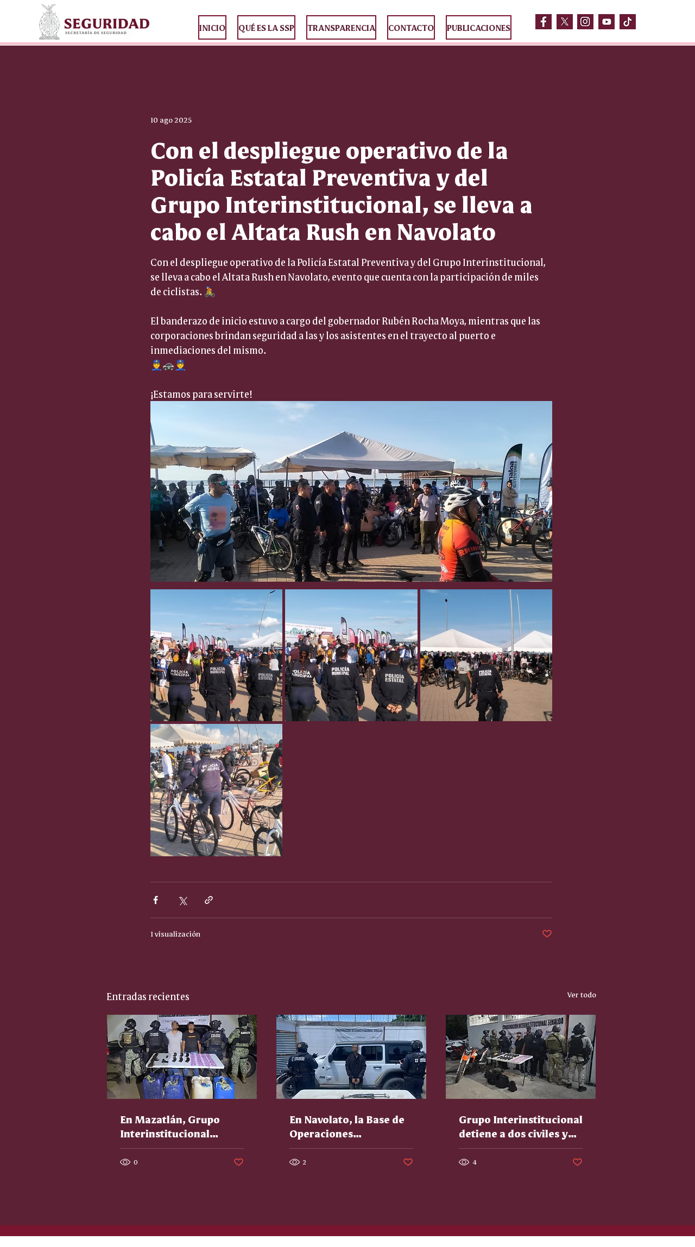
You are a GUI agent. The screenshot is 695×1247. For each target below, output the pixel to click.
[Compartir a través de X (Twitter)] (182, 900)
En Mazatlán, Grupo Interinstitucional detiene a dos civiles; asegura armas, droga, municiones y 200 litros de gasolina (179, 1126)
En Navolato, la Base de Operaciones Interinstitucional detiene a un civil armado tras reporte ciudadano (347, 1126)
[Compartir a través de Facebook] (155, 900)
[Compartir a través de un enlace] (209, 900)
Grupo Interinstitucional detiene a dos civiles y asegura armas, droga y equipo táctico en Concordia (521, 1126)
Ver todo (581, 994)
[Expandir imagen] (216, 655)
